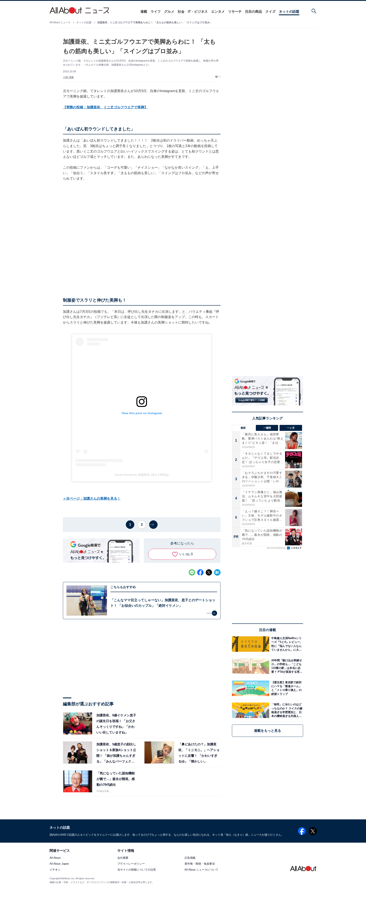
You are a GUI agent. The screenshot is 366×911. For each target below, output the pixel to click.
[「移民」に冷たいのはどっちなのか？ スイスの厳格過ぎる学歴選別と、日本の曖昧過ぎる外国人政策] (286, 710)
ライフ (156, 11)
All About (55, 858)
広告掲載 (189, 858)
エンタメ (218, 11)
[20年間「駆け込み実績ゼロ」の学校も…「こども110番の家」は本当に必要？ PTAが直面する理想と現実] (286, 666)
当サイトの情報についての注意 (136, 869)
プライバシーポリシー (131, 864)
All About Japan (59, 864)
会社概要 (122, 858)
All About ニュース (60, 22)
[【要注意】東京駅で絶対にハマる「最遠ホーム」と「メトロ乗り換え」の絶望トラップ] (286, 688)
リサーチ (235, 11)
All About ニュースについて (201, 869)
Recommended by (276, 548)
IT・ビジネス (198, 11)
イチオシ (55, 869)
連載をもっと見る (267, 730)
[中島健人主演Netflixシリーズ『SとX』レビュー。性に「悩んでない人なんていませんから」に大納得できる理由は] (286, 644)
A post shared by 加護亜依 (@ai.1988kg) (142, 474)
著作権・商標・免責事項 (199, 864)
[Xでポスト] (209, 572)
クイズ (270, 11)
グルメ (169, 11)
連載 (143, 11)
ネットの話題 (289, 11)
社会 (181, 11)
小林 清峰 (68, 77)
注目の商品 (253, 11)
